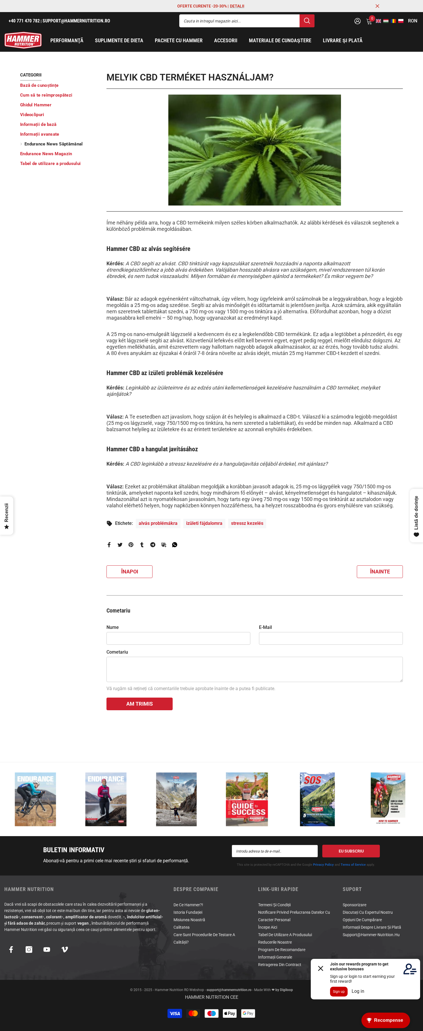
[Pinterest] (131, 544)
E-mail (265, 627)
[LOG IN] (357, 21)
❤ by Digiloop (282, 990)
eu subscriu (351, 851)
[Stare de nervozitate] (120, 544)
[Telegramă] (152, 544)
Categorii (30, 75)
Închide (377, 6)
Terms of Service (353, 865)
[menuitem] (59, 85)
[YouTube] (47, 949)
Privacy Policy (323, 865)
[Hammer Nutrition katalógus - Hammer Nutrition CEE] (176, 799)
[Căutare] (247, 20)
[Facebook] (109, 544)
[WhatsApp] (174, 544)
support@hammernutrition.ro (229, 990)
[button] (376, 21)
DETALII (237, 6)
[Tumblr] (141, 544)
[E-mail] (163, 544)
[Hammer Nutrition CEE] (35, 799)
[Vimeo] (64, 949)
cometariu (117, 652)
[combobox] (239, 20)
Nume (112, 627)
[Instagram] (29, 949)
